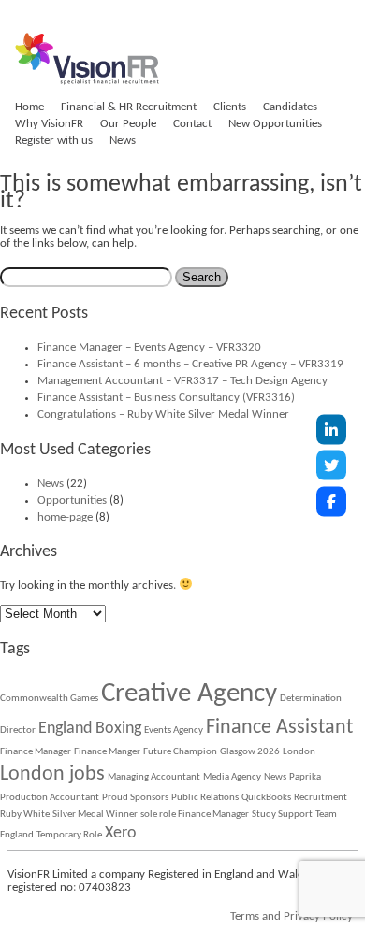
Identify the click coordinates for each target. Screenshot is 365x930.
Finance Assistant (279, 727)
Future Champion (180, 752)
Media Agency (232, 777)
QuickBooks (266, 798)
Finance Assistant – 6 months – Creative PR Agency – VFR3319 (190, 364)
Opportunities (72, 500)
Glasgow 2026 (250, 752)
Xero (121, 833)
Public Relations (205, 798)
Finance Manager (35, 752)
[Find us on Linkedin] (331, 429)
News (123, 141)
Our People (128, 124)
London (299, 752)
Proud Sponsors (135, 798)
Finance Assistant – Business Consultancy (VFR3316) (166, 398)
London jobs (52, 774)
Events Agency (173, 730)
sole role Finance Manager (194, 814)
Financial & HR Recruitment (129, 107)
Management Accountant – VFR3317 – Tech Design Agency (182, 381)
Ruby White (25, 814)
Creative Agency (189, 694)
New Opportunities (275, 124)
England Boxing (89, 729)
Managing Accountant (154, 777)
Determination (311, 699)
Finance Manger (107, 752)
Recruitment (320, 798)
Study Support (282, 814)
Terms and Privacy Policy (291, 916)
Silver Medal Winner (95, 814)
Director (18, 730)
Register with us (54, 141)
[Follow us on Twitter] (331, 465)
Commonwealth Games (49, 699)
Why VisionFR (49, 124)
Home (29, 107)
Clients (229, 107)
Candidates (290, 107)
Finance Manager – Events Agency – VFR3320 (149, 347)
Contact (192, 124)
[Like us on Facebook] (331, 501)
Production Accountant (49, 798)
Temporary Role (69, 835)
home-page (65, 517)
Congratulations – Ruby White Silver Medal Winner (163, 414)
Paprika (305, 777)
